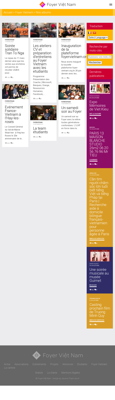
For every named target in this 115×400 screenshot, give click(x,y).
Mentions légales (70, 372)
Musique (93, 285)
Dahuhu (92, 127)
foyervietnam (9, 40)
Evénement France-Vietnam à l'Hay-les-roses (14, 114)
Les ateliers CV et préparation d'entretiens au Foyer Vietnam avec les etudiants (42, 58)
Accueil (8, 12)
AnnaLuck (92, 173)
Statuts (39, 372)
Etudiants (82, 364)
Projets (54, 364)
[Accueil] (57, 4)
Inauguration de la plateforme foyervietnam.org (74, 51)
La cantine (9, 367)
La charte (52, 372)
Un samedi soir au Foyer (71, 110)
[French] (89, 33)
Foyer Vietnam (24, 12)
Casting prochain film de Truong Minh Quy (99, 310)
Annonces (67, 364)
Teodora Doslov (94, 298)
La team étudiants (40, 130)
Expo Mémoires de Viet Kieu (98, 105)
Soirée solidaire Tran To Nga (14, 49)
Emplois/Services (96, 238)
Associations (21, 364)
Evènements (39, 364)
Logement (93, 159)
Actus (7, 364)
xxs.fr (76, 378)
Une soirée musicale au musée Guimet (99, 275)
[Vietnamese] (94, 33)
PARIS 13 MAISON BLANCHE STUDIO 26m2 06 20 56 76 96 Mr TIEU (98, 144)
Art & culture (95, 113)
